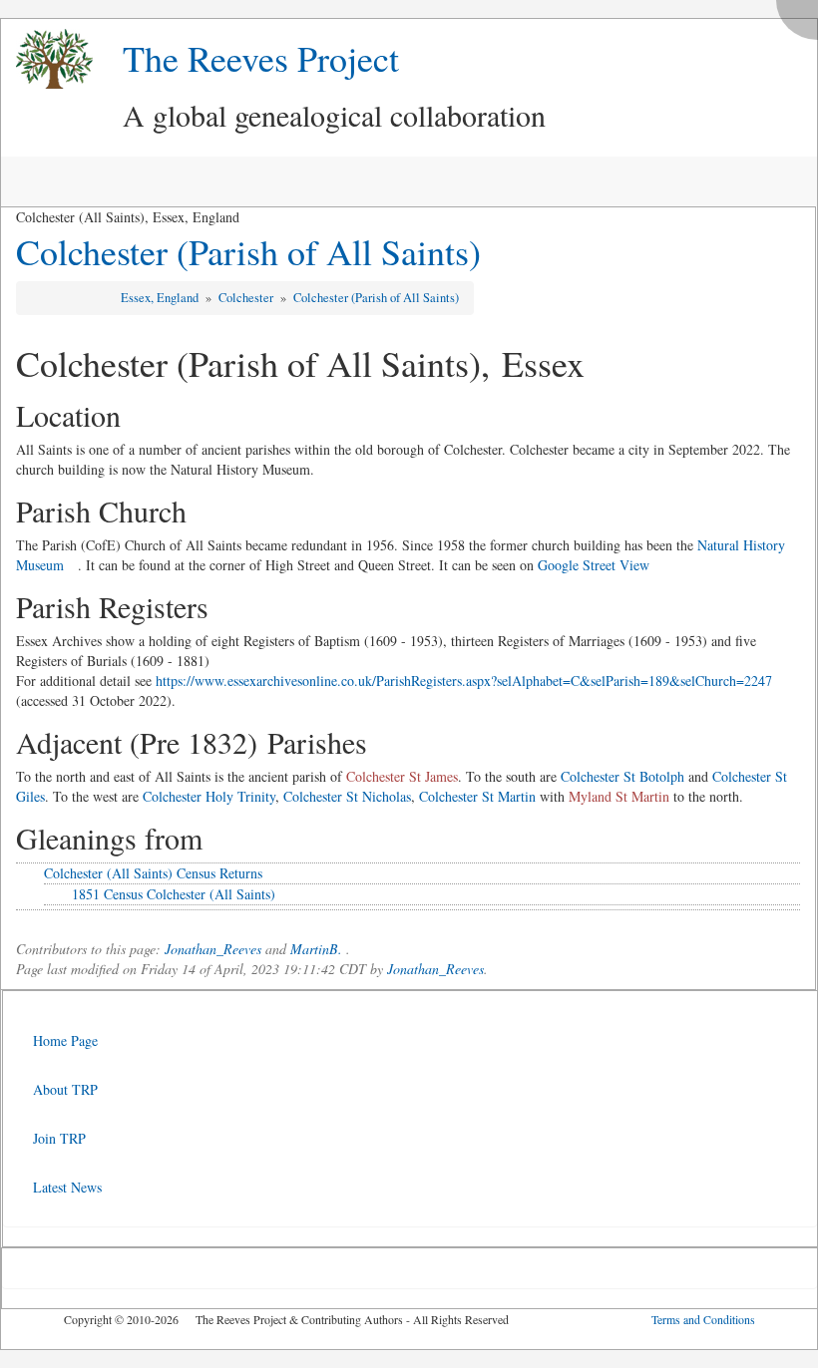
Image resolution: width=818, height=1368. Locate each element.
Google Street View (593, 564)
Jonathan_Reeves (213, 948)
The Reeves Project (261, 58)
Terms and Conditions (703, 1319)
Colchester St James (402, 776)
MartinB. (316, 948)
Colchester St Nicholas (347, 796)
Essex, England (161, 297)
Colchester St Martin (477, 796)
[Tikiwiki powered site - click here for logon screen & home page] (47, 59)
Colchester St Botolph (622, 776)
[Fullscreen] (802, 14)
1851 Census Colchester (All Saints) (173, 893)
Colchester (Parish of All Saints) (248, 251)
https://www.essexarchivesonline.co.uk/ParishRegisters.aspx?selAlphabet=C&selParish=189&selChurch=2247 (464, 680)
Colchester (247, 297)
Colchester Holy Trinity (209, 796)
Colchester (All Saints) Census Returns (153, 872)
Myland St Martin (619, 796)
